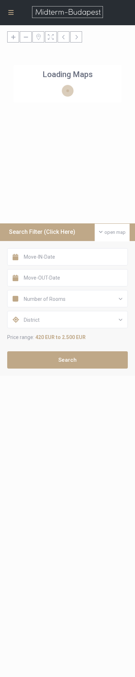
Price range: (20, 337)
